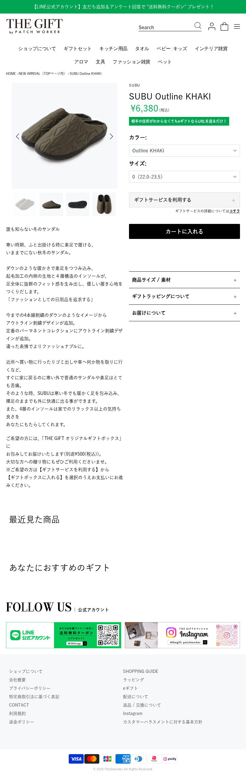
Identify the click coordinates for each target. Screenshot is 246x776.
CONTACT (19, 705)
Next (113, 136)
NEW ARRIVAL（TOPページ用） (43, 73)
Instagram (132, 713)
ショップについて (26, 671)
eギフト (130, 688)
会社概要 (17, 680)
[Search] (198, 26)
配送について (135, 697)
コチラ (234, 211)
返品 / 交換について (142, 705)
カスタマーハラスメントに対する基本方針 (162, 722)
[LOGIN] (212, 26)
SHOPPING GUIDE (140, 671)
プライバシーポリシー (30, 688)
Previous (16, 136)
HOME (11, 73)
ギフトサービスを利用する (162, 199)
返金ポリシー (21, 722)
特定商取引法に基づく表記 (34, 697)
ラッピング (133, 680)
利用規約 (17, 713)
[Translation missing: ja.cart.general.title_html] (224, 26)
